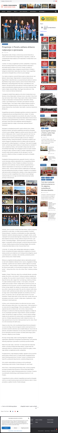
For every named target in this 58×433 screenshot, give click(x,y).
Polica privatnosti (41, 430)
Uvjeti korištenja (47, 430)
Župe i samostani (23, 11)
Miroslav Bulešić (49, 179)
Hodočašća (47, 177)
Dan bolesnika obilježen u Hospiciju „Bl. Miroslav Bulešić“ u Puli (52, 149)
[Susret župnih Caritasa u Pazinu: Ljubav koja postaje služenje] (48, 122)
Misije (36, 422)
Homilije (52, 177)
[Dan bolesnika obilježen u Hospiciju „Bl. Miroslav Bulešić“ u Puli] (44, 150)
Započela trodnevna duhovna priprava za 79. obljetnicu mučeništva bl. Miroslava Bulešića (52, 216)
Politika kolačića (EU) (54, 430)
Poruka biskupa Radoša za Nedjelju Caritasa (52, 158)
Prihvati (6, 427)
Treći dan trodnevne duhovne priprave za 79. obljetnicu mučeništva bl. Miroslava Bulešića (47, 186)
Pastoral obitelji (50, 419)
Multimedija (41, 11)
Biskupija (9, 11)
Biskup (15, 11)
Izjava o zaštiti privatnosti (18, 430)
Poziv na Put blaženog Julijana (9, 406)
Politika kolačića (10, 430)
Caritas (43, 128)
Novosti (3, 11)
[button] (28, 418)
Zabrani (15, 427)
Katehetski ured (5, 44)
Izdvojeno (43, 179)
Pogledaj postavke (24, 427)
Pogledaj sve (54, 115)
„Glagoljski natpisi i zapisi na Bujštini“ (28, 407)
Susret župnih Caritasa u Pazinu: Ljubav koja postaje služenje (48, 133)
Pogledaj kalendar (43, 31)
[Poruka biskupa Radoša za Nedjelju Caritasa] (44, 159)
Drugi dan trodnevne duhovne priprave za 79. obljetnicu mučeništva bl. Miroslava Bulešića (52, 205)
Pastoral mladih (50, 422)
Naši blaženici (33, 11)
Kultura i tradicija (38, 419)
